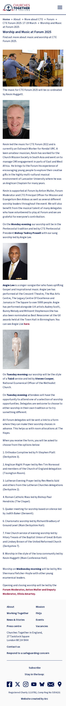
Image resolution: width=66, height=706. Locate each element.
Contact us (13, 647)
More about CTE (33, 19)
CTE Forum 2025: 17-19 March (20, 23)
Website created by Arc (34, 699)
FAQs (39, 613)
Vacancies (42, 626)
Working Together (17, 613)
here (26, 324)
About (17, 19)
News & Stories (16, 620)
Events (40, 620)
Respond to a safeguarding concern (28, 653)
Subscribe (34, 668)
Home (6, 19)
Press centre (14, 626)
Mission (40, 607)
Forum (50, 19)
